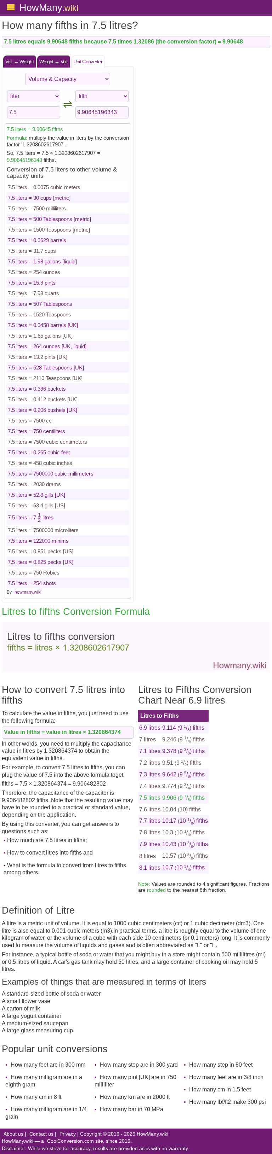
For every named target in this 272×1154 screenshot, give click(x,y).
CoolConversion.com (70, 1141)
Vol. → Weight (19, 61)
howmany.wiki (28, 592)
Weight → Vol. (53, 61)
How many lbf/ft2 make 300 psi (227, 1102)
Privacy (68, 1134)
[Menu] (10, 7)
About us (13, 1134)
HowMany (48, 7)
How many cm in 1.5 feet (220, 1089)
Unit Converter (87, 61)
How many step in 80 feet (221, 1065)
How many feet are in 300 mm (48, 1065)
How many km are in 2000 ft (135, 1097)
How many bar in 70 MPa (131, 1109)
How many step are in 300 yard (139, 1065)
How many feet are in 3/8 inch (226, 1077)
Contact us (41, 1134)
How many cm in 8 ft (36, 1097)
